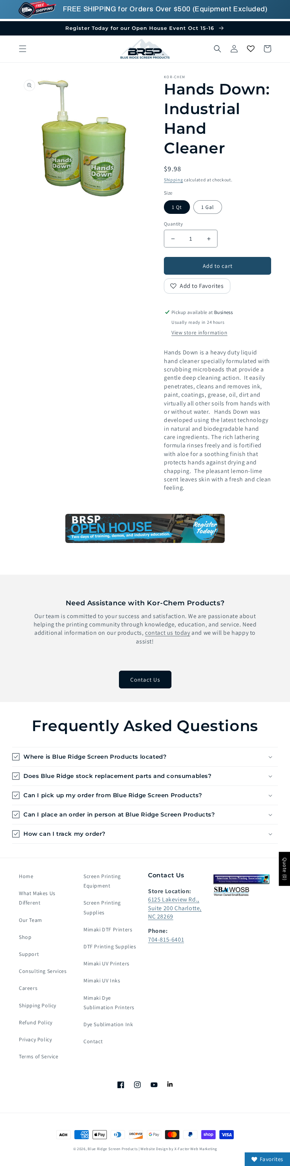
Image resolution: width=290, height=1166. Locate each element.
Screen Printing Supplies (102, 907)
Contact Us (145, 679)
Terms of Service (39, 1056)
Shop (25, 937)
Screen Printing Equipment (102, 881)
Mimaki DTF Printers (107, 929)
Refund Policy (35, 1022)
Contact (93, 1041)
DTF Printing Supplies (109, 946)
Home (26, 876)
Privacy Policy (35, 1039)
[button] (22, 48)
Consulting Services (42, 971)
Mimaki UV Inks (101, 980)
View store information (199, 332)
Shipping (173, 179)
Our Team (30, 920)
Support (29, 954)
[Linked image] (145, 528)
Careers (28, 988)
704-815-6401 (166, 939)
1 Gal (207, 207)
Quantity (173, 224)
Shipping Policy (37, 1005)
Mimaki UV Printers (106, 963)
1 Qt (177, 207)
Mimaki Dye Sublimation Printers (108, 1002)
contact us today (167, 633)
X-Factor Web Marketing (195, 1148)
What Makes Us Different (37, 898)
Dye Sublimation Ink (108, 1024)
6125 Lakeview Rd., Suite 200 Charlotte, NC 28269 (175, 907)
